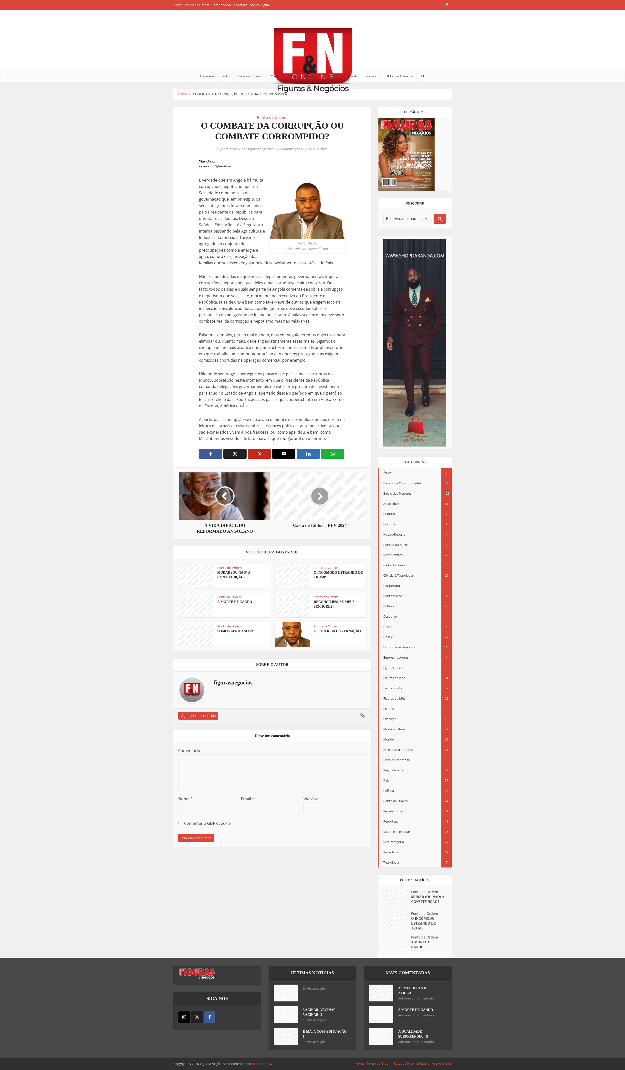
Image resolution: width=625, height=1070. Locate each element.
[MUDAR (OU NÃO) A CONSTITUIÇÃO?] (397, 898)
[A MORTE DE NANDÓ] (397, 944)
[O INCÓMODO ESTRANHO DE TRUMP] (397, 920)
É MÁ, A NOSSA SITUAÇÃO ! (325, 1034)
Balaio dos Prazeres (398, 76)
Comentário (189, 750)
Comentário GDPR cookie (207, 823)
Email (247, 799)
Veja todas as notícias (198, 715)
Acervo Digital (260, 5)
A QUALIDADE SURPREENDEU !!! (413, 1034)
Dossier (294, 76)
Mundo (275, 76)
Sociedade (370, 76)
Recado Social (221, 5)
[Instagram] (184, 1017)
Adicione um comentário (416, 998)
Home (177, 5)
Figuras (331, 76)
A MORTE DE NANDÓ (234, 602)
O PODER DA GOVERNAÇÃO (337, 631)
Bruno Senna (261, 1063)
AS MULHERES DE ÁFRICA (413, 990)
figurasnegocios (261, 149)
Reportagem (313, 76)
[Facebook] (209, 1017)
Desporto (352, 76)
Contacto (240, 5)
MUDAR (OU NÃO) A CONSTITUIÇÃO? (427, 899)
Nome (185, 799)
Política (225, 76)
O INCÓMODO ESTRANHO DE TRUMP (423, 923)
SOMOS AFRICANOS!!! (235, 631)
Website (310, 799)
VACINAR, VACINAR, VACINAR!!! (320, 1012)
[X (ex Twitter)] (197, 1017)
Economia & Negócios (250, 76)
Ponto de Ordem (197, 5)
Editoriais (205, 76)
